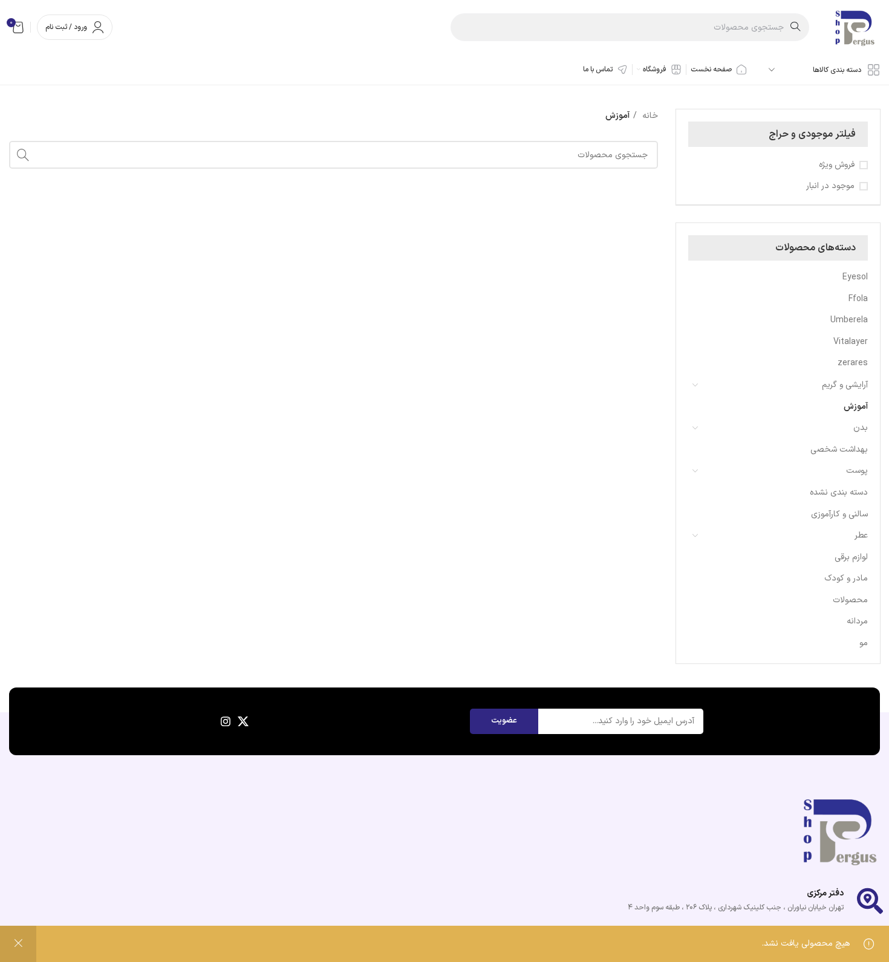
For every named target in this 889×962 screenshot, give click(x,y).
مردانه (857, 621)
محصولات (850, 600)
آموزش (856, 406)
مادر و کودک (846, 578)
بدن (860, 427)
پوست (857, 470)
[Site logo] (853, 27)
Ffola (858, 299)
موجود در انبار (830, 186)
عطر (861, 535)
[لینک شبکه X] (243, 721)
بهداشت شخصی (839, 449)
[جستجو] (23, 155)
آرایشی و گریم (845, 385)
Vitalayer (850, 342)
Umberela (849, 320)
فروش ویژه (837, 165)
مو (863, 643)
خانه (649, 115)
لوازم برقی (851, 557)
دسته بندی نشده (839, 492)
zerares (853, 363)
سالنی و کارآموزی (839, 514)
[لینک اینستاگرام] (225, 721)
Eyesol (855, 277)
